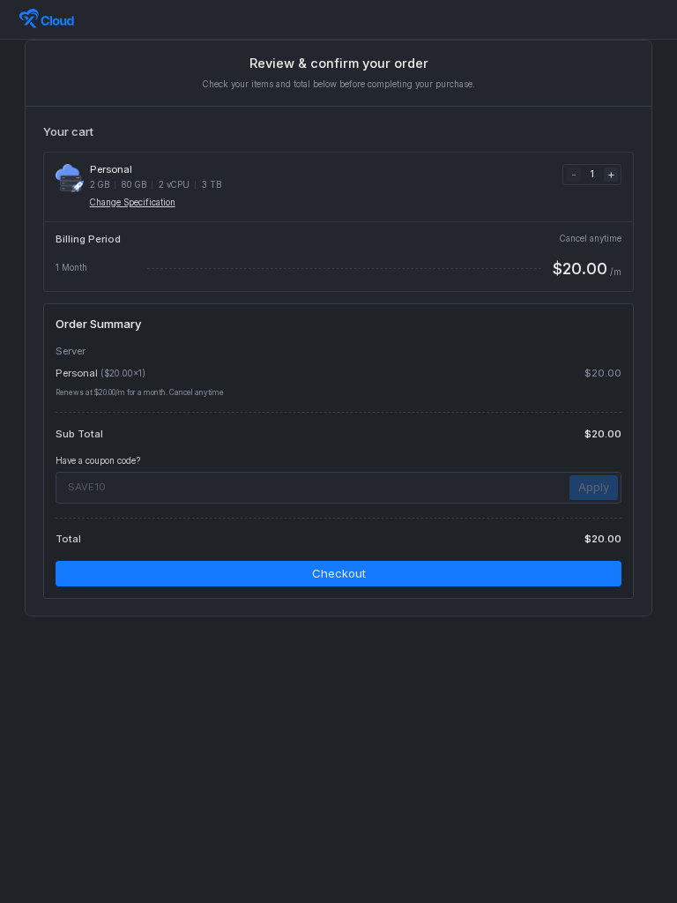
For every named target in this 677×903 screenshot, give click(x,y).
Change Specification (132, 202)
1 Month (71, 267)
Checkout (339, 573)
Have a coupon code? (98, 461)
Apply (593, 487)
